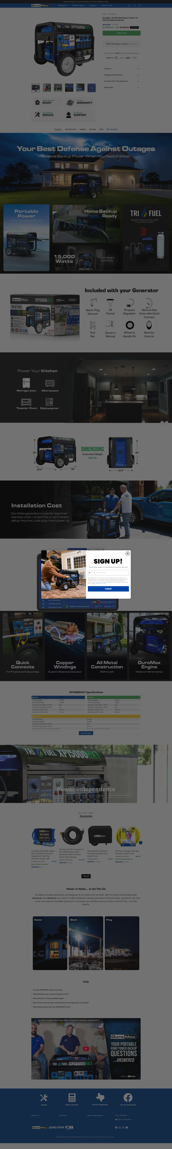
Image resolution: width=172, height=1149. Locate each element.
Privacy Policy (99, 583)
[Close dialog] (127, 553)
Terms (104, 583)
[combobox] (91, 572)
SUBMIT (108, 589)
